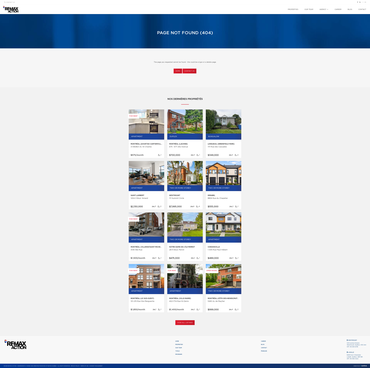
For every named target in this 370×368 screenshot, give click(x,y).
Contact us (10, 2)
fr (365, 2)
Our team (308, 9)
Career (338, 9)
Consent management (96, 365)
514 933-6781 (354, 346)
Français (264, 351)
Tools (177, 351)
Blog (350, 9)
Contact (362, 9)
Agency (323, 9)
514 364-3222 (354, 358)
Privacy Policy (75, 365)
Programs (178, 354)
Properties (293, 9)
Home (178, 71)
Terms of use (84, 365)
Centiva (364, 365)
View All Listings (185, 322)
